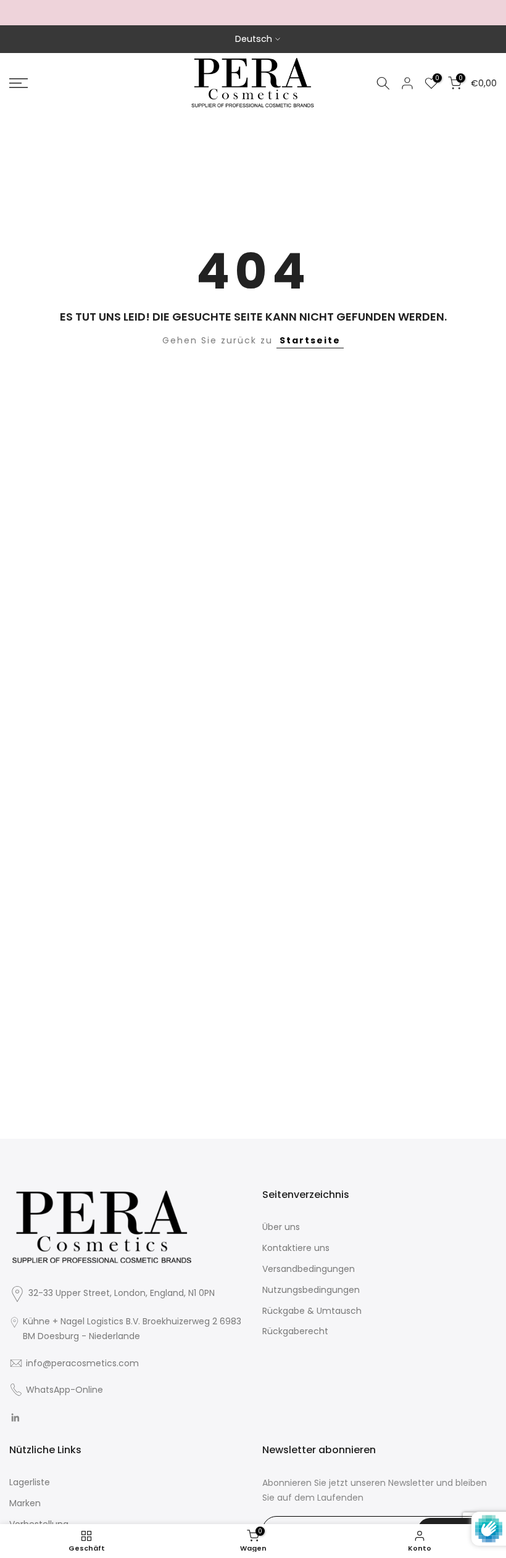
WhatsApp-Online (64, 1390)
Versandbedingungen (308, 1269)
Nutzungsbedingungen (311, 1290)
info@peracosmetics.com (82, 1363)
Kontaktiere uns (296, 1248)
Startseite (310, 340)
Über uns (281, 1227)
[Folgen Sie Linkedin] (15, 1417)
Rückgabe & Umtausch (312, 1311)
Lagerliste (29, 1482)
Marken (25, 1503)
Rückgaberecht (295, 1331)
